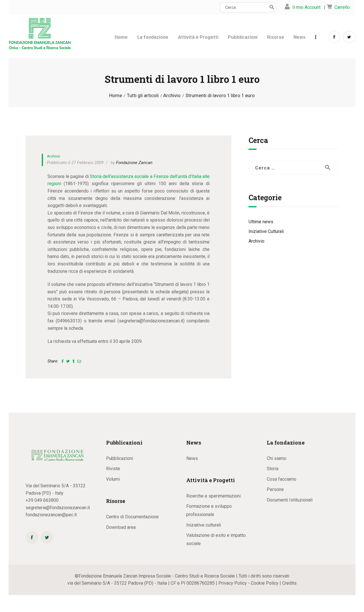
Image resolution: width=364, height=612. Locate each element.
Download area (121, 527)
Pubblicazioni (119, 458)
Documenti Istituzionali (290, 500)
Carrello (342, 7)
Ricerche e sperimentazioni (213, 496)
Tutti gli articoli (143, 95)
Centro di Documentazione (132, 516)
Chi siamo (276, 458)
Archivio (172, 95)
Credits (289, 583)
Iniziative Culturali (266, 231)
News (192, 458)
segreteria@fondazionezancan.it (58, 507)
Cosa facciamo (281, 479)
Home (115, 95)
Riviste (113, 468)
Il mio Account (306, 7)
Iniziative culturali (203, 525)
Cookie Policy (264, 583)
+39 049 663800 (42, 500)
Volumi (113, 479)
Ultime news (261, 221)
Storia (272, 468)
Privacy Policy (232, 583)
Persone (275, 489)
